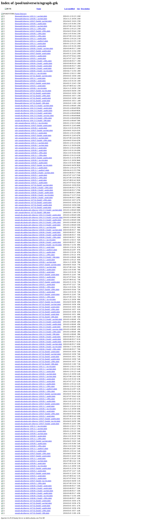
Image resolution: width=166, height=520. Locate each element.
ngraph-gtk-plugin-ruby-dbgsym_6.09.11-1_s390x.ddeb (35, 386)
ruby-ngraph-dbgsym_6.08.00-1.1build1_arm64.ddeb (34, 190)
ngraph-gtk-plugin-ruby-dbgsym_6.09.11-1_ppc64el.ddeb (35, 369)
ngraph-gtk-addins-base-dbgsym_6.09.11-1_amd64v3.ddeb (36, 250)
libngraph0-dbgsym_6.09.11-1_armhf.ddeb (30, 78)
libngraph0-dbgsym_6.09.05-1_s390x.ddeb (30, 36)
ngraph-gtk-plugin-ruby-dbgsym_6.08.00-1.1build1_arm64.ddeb (38, 339)
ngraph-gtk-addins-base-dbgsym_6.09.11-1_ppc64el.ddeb (35, 227)
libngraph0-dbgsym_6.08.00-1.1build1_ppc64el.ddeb (34, 48)
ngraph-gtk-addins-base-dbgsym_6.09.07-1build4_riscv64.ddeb (37, 302)
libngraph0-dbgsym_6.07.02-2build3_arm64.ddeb (32, 93)
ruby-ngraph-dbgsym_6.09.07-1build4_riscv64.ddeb (33, 165)
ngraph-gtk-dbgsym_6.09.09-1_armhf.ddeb (30, 463)
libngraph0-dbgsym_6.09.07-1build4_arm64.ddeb (32, 53)
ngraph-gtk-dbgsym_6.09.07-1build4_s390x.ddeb (32, 453)
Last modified (69, 9)
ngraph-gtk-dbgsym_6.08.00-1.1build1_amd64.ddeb (33, 493)
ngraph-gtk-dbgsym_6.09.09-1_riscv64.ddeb (31, 466)
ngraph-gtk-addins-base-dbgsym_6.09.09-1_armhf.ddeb (35, 272)
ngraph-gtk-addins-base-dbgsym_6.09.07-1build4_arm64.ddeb (37, 294)
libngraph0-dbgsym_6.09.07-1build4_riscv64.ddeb (33, 91)
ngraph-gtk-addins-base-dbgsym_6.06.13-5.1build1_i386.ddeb (37, 334)
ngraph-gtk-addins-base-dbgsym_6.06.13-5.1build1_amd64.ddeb (38, 324)
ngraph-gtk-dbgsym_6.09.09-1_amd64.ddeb (30, 444)
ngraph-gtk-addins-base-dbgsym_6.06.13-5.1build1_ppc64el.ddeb (38, 319)
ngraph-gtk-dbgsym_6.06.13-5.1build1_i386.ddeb (33, 121)
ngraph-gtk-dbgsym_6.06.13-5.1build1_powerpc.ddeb (34, 116)
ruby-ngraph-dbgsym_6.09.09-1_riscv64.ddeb (31, 160)
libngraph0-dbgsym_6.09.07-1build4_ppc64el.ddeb (33, 21)
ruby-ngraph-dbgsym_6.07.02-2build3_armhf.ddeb (33, 207)
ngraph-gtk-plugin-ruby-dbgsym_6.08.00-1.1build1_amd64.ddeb (38, 342)
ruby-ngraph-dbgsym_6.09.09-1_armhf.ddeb (31, 150)
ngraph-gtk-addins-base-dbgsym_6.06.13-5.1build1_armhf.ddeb (38, 327)
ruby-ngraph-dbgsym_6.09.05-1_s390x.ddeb (31, 178)
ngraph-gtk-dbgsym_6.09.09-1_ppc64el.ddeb (31, 434)
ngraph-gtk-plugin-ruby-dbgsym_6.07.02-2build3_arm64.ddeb (37, 352)
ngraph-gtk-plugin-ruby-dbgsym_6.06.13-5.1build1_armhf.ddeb (38, 225)
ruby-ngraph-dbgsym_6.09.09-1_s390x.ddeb (31, 153)
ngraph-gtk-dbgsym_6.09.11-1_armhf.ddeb (30, 458)
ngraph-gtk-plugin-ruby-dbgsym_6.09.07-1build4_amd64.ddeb (37, 419)
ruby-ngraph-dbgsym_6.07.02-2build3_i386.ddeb (32, 212)
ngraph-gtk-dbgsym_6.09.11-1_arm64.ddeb (30, 431)
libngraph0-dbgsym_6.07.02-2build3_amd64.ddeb (33, 98)
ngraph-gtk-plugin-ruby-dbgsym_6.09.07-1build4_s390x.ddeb (37, 414)
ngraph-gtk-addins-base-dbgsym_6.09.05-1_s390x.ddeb (35, 297)
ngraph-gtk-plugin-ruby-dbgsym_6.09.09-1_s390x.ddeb (35, 391)
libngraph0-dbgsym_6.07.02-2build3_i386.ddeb (32, 103)
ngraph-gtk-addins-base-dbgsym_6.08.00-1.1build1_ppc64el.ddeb (38, 230)
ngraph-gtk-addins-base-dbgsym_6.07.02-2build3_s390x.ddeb (37, 309)
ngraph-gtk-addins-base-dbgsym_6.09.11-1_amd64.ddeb (35, 252)
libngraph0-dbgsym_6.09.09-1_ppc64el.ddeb (31, 19)
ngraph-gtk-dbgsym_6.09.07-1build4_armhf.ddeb (32, 473)
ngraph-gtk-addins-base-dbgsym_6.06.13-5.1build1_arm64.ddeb (38, 322)
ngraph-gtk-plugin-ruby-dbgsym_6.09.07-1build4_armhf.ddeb (37, 424)
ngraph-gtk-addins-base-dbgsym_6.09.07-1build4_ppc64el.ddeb (38, 265)
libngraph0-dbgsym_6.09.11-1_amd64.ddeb (30, 39)
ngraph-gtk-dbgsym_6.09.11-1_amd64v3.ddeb (31, 449)
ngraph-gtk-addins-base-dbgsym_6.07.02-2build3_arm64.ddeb (37, 307)
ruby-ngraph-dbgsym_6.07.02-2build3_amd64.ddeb (33, 205)
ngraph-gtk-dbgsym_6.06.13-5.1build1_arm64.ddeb (33, 108)
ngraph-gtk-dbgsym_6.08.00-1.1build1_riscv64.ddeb (34, 496)
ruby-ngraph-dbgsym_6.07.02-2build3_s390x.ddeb (33, 200)
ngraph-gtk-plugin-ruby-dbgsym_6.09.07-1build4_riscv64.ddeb (37, 421)
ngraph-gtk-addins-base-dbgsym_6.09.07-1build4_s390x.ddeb (37, 289)
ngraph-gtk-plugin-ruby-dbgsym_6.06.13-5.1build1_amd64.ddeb (38, 220)
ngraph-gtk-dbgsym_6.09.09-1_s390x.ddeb (30, 446)
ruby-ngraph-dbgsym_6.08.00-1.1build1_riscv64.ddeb (34, 195)
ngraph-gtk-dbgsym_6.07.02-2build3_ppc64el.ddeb (33, 503)
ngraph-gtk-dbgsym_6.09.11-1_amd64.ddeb (30, 451)
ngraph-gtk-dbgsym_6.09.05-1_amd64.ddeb (30, 478)
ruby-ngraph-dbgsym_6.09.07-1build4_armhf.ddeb (33, 135)
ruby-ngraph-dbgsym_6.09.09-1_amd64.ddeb (31, 163)
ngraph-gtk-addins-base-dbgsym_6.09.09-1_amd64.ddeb (35, 270)
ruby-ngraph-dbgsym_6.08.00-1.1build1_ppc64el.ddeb (34, 173)
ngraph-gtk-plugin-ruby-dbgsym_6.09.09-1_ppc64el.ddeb (35, 374)
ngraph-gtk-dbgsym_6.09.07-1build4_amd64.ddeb (33, 468)
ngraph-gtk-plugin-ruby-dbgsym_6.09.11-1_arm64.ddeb (35, 371)
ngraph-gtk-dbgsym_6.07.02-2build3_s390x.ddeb (32, 511)
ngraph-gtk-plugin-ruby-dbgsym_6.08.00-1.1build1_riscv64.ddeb (38, 347)
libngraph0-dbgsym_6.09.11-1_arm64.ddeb (30, 44)
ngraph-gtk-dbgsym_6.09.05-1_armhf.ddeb (30, 476)
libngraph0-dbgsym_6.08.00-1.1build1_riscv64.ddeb (34, 71)
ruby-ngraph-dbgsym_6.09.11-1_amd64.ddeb (31, 168)
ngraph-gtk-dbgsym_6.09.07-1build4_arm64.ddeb (33, 456)
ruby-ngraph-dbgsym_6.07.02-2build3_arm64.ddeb (33, 203)
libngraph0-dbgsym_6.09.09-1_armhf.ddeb (30, 81)
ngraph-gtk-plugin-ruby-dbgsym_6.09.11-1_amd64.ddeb (35, 384)
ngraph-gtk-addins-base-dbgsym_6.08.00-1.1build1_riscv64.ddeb (38, 245)
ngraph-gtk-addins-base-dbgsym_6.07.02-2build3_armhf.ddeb (37, 314)
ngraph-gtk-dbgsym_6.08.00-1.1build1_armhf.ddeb (33, 486)
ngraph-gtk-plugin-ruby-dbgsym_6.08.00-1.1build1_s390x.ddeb (38, 349)
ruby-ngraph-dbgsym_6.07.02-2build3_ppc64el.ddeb (34, 185)
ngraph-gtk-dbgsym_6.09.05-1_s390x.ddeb (30, 483)
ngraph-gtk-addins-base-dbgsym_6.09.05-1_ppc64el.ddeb (35, 267)
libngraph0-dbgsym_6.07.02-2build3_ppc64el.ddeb (33, 76)
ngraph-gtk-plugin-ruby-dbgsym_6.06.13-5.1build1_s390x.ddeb (38, 222)
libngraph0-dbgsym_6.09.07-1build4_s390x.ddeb (32, 31)
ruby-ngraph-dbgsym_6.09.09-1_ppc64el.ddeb (31, 145)
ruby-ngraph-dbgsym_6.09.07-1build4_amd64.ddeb (33, 158)
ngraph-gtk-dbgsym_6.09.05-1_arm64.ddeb (30, 471)
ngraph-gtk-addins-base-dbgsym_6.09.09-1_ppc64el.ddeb (35, 262)
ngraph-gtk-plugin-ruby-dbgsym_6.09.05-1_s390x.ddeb (35, 399)
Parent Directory (21, 14)
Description (85, 9)
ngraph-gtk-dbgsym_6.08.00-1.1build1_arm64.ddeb (33, 488)
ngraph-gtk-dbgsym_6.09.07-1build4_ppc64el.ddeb (33, 441)
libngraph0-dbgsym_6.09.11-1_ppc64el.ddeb (31, 16)
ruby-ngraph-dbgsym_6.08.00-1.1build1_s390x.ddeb (34, 188)
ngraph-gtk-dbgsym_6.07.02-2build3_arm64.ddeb (33, 501)
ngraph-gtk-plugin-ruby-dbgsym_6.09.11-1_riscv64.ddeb (35, 367)
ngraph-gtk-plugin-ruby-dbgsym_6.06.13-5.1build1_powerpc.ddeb (39, 217)
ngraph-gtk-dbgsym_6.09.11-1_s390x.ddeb (30, 439)
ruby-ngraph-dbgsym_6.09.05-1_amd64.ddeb (31, 183)
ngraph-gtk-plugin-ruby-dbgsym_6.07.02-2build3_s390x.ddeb (37, 362)
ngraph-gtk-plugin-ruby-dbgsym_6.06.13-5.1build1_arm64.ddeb (38, 215)
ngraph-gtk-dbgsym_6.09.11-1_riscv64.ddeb (31, 426)
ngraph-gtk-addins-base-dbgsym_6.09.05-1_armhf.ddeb (35, 280)
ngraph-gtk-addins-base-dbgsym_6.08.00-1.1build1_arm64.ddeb (38, 242)
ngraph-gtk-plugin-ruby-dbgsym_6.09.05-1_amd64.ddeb (35, 396)
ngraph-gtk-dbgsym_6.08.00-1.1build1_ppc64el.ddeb (34, 491)
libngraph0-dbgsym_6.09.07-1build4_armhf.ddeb (32, 83)
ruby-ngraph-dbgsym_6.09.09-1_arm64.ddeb (31, 128)
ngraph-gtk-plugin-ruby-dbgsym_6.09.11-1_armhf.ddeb (35, 406)
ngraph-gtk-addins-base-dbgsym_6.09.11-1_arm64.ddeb (35, 260)
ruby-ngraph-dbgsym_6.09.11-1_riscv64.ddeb (31, 123)
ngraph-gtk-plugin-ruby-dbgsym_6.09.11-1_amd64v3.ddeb (36, 389)
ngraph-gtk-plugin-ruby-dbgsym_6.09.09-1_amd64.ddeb (35, 401)
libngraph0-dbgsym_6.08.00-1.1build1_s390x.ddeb (33, 61)
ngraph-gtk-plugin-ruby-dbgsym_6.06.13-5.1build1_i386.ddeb (37, 257)
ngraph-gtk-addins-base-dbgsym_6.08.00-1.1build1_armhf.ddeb (38, 232)
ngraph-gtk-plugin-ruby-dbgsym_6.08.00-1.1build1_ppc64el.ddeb (38, 344)
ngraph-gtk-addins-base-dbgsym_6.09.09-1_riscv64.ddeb (35, 299)
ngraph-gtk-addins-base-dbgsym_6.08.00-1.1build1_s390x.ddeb (38, 237)
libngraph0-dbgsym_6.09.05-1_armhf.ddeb (30, 86)
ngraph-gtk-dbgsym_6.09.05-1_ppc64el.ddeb (31, 461)
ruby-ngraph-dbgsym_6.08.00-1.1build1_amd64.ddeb (34, 193)
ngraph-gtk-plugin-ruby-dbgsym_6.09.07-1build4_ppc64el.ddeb (38, 394)
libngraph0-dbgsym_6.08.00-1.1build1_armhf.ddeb (33, 68)
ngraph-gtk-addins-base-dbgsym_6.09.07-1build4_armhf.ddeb (37, 275)
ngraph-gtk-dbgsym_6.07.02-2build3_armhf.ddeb (32, 506)
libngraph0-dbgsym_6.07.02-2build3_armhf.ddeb (32, 101)
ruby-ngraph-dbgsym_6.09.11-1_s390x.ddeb (31, 155)
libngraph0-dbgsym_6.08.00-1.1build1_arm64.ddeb (33, 66)
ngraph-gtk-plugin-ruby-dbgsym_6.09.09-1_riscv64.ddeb (35, 409)
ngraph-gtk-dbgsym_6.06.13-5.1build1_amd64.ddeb (33, 111)
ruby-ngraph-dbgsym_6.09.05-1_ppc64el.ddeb (31, 138)
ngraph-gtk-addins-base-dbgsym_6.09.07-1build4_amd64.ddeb (37, 282)
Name (38, 9)
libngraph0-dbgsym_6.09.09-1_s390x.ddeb (30, 34)
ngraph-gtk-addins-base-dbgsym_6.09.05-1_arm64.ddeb (35, 285)
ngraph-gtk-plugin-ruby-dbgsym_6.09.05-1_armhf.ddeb (35, 416)
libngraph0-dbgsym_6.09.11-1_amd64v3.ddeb (31, 41)
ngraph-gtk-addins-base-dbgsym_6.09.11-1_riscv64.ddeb (35, 240)
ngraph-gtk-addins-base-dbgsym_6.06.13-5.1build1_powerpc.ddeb (39, 329)
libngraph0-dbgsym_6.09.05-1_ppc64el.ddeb (31, 26)
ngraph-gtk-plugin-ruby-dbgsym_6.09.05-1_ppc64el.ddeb (35, 376)
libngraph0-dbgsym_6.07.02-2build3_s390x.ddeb (32, 96)
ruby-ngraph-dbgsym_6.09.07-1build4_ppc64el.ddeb (34, 130)
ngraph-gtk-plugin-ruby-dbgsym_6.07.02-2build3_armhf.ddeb (37, 357)
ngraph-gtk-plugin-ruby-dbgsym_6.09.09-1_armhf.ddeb (35, 411)
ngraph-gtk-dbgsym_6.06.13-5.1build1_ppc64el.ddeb (34, 106)
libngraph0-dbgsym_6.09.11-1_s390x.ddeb (30, 29)
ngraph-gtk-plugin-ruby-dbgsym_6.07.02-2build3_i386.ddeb (36, 364)
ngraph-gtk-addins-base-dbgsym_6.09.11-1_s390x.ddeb (35, 255)
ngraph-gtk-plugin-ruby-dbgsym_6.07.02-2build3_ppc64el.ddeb (38, 354)
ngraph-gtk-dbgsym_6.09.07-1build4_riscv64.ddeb (33, 481)
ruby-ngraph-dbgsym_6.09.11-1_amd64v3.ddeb (32, 170)
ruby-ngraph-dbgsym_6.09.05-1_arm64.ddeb (31, 175)
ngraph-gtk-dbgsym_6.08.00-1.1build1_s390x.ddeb (33, 498)
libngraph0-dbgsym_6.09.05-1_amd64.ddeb (30, 56)
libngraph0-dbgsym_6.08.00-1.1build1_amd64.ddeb (33, 63)
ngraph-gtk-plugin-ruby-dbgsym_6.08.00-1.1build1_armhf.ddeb (38, 337)
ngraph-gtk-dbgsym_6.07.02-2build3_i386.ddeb (32, 513)
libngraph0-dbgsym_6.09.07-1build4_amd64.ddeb (33, 51)
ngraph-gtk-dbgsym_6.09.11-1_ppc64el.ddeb (31, 429)
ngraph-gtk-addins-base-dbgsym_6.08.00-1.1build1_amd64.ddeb (38, 235)
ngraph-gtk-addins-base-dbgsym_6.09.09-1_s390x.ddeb (35, 287)
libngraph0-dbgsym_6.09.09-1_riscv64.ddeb (31, 88)
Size (78, 9)
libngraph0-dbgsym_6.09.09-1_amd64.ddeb (30, 24)
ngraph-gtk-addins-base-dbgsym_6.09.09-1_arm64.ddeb (35, 292)
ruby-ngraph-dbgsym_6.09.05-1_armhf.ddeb (31, 180)
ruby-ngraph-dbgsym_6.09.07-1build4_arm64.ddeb (33, 125)
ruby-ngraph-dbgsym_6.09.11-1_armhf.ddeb (31, 148)
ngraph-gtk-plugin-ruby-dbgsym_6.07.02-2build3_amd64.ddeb (37, 359)
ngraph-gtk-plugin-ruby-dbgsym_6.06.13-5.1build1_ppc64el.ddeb (38, 210)
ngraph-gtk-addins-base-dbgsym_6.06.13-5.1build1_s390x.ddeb (38, 332)
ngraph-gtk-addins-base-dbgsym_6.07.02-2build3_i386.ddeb (36, 317)
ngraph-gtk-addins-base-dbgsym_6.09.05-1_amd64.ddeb (35, 277)
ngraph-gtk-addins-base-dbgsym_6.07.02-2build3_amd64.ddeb (37, 312)
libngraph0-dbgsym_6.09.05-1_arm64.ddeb (30, 58)
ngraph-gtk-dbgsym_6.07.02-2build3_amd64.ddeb (33, 508)
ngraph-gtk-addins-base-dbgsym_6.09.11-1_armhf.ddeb (35, 247)
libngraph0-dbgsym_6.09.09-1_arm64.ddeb (30, 46)
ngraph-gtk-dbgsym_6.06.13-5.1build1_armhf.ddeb (33, 113)
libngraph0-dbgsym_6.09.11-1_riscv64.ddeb (31, 73)
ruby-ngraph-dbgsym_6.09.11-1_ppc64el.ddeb (31, 143)
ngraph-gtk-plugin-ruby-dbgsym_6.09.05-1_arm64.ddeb (35, 381)
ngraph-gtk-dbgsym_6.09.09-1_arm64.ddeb (30, 436)
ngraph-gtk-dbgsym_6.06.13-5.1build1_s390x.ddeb (33, 118)
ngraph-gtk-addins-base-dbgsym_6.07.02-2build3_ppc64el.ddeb (38, 304)
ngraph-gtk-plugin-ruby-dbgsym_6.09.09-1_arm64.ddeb (35, 379)
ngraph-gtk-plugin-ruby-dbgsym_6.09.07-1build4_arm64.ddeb (37, 404)
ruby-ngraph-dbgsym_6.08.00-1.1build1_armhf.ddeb (34, 198)
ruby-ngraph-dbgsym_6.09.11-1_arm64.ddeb (31, 133)
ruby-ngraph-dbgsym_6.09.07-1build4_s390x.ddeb (33, 140)
